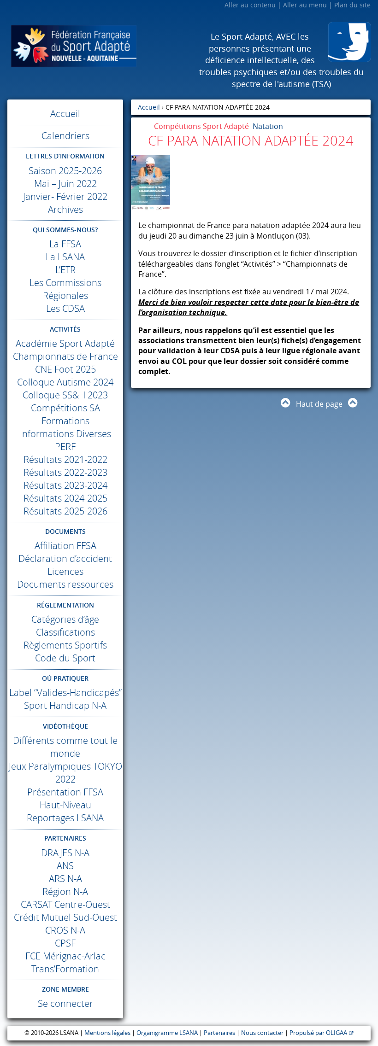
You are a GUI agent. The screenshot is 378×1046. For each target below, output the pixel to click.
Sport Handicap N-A (65, 705)
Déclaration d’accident (65, 558)
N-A (65, 853)
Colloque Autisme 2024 (65, 382)
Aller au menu (305, 4)
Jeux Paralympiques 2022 (65, 772)
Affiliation (65, 545)
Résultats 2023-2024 (65, 485)
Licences (65, 571)
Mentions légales (107, 1033)
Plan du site (352, 4)
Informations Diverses (65, 433)
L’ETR (65, 269)
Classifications (65, 632)
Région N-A (65, 891)
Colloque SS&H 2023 (65, 395)
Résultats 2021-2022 (65, 459)
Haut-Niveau (65, 805)
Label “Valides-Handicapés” (65, 692)
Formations (65, 421)
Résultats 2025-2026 (65, 511)
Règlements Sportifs (65, 645)
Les (65, 308)
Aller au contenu (250, 4)
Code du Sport (65, 658)
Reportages (65, 818)
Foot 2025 (65, 369)
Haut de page (319, 404)
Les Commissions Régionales (65, 289)
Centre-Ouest (65, 904)
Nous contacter (262, 1033)
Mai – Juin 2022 (65, 183)
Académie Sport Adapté (65, 343)
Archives (65, 209)
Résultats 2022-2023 (65, 472)
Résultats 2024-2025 (65, 498)
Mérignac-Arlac (65, 956)
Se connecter (65, 1003)
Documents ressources (65, 584)
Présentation (65, 792)
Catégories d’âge (65, 619)
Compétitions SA (65, 408)
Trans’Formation (65, 969)
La (65, 244)
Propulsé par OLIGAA (318, 1033)
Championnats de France (65, 356)
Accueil (65, 113)
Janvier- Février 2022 (65, 196)
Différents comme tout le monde (65, 747)
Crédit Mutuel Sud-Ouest (65, 917)
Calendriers (65, 135)
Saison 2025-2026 (65, 170)
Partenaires (219, 1033)
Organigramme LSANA (167, 1033)
